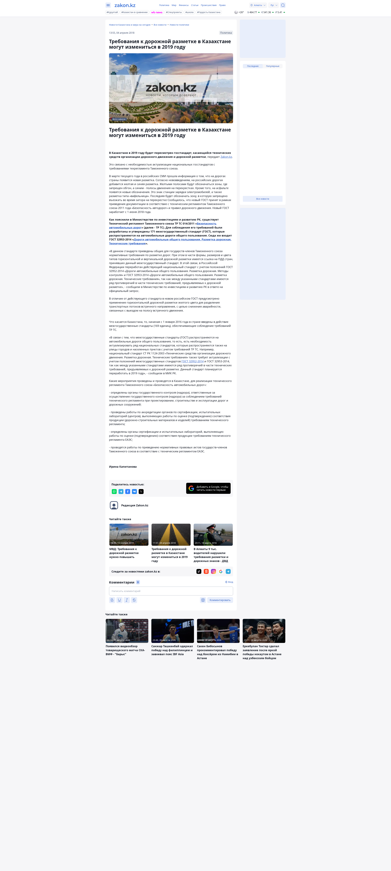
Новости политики (179, 24)
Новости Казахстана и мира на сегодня (129, 24)
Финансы (184, 5)
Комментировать (220, 600)
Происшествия (209, 5)
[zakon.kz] (125, 5)
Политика (164, 5)
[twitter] (141, 491)
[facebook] (127, 491)
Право (222, 5)
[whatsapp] (114, 491)
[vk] (134, 491)
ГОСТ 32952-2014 (192, 361)
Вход (230, 581)
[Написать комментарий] (171, 591)
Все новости (160, 24)
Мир (174, 5)
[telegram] (121, 491)
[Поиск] (283, 5)
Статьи (194, 5)
